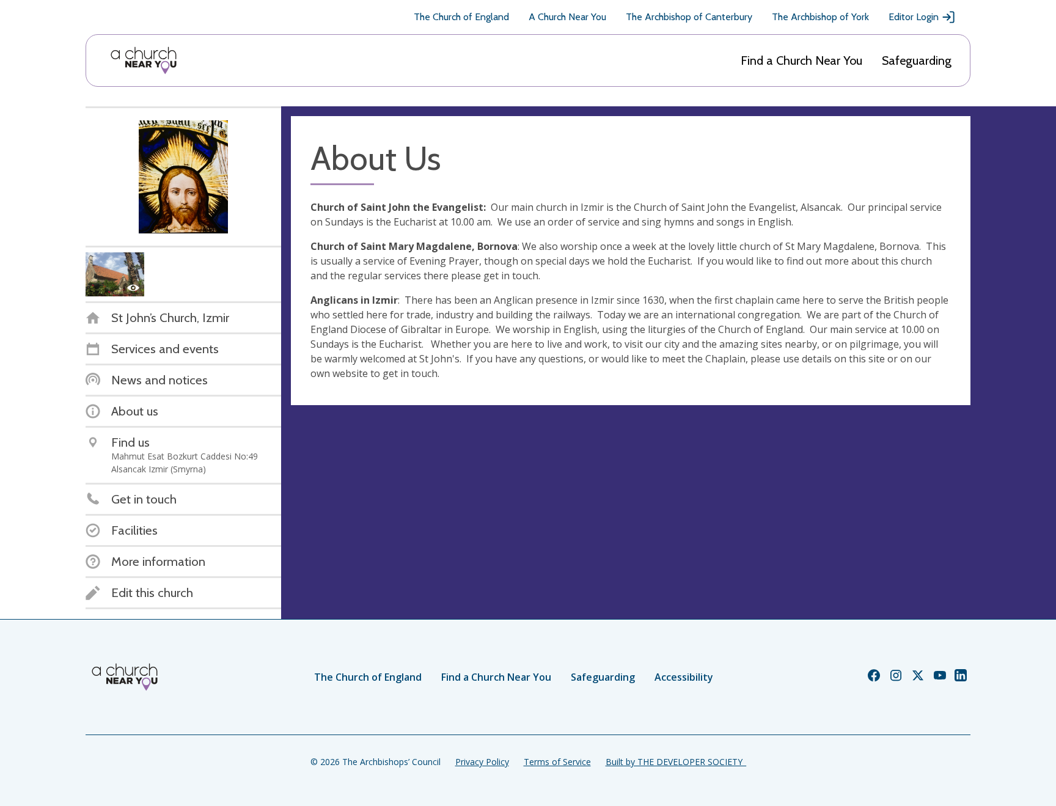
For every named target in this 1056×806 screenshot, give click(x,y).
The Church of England (461, 17)
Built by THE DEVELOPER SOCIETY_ (676, 762)
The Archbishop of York (820, 17)
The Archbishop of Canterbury (689, 17)
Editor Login (914, 17)
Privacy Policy (482, 762)
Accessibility (683, 677)
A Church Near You (567, 17)
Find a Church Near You (801, 60)
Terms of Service (557, 762)
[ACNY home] (144, 60)
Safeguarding (917, 60)
